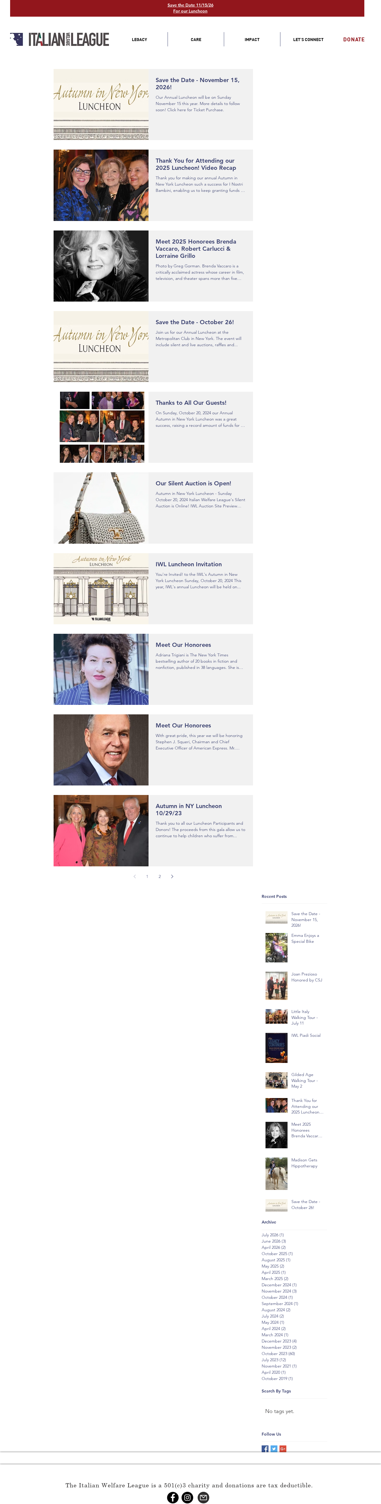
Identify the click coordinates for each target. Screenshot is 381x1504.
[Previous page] (134, 876)
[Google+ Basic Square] (282, 1448)
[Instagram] (187, 1497)
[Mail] (203, 1497)
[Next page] (172, 876)
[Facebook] (173, 1497)
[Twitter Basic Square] (274, 1448)
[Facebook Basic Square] (265, 1448)
